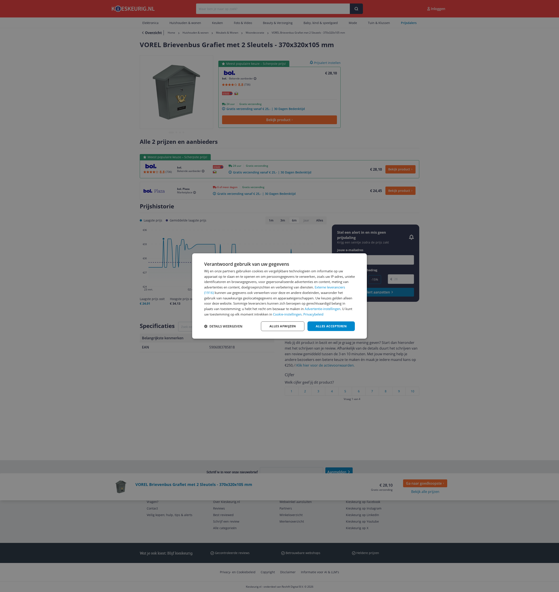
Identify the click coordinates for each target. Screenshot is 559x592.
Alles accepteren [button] (331, 326)
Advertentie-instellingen (322, 309)
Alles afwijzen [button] (282, 326)
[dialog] (279, 296)
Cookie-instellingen (287, 314)
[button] (223, 326)
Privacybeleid (313, 314)
